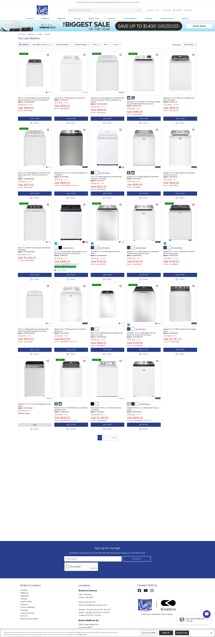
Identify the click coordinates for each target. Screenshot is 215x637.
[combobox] (42, 44)
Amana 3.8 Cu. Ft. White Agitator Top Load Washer (69, 98)
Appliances (62, 18)
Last (114, 437)
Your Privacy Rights (149, 633)
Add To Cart (34, 118)
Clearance (111, 18)
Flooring (77, 18)
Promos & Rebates (130, 18)
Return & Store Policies (29, 619)
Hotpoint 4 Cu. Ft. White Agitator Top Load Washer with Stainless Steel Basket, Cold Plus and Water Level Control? (107, 100)
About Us (185, 18)
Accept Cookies (181, 633)
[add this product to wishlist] (48, 55)
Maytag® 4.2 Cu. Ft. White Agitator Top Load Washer (143, 176)
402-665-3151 (90, 602)
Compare (36, 123)
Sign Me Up (136, 559)
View (34, 425)
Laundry (39, 34)
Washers (47, 34)
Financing (148, 18)
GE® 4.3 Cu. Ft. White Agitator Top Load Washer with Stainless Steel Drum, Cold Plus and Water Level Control (34, 175)
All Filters (25, 44)
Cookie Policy (82, 634)
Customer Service (166, 18)
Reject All (166, 633)
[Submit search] (138, 10)
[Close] (211, 632)
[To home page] (42, 10)
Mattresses (46, 18)
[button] (147, 10)
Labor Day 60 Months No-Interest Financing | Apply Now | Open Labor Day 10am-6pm (107, 2)
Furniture (30, 18)
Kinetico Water (94, 18)
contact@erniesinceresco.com (95, 605)
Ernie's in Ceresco (88, 590)
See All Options (104, 173)
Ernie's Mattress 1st (88, 620)
